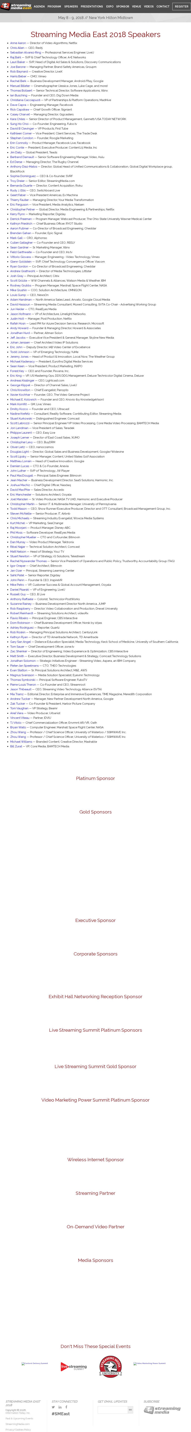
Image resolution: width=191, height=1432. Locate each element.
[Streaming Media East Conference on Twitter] (53, 1407)
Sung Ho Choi (19, 124)
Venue (136, 6)
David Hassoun (20, 304)
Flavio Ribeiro (19, 618)
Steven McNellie (21, 513)
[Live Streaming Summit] (74, 1380)
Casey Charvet (20, 114)
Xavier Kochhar (20, 394)
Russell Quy (18, 594)
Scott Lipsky (18, 456)
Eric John (16, 347)
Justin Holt (17, 318)
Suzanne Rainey (21, 603)
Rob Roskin (17, 632)
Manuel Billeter (20, 86)
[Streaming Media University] (110, 1377)
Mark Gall (16, 238)
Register (181, 6)
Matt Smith (17, 656)
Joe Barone (18, 67)
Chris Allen (17, 48)
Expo (109, 6)
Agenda (39, 6)
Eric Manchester (20, 494)
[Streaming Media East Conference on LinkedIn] (60, 1407)
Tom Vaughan (19, 708)
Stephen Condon (21, 138)
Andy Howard (19, 328)
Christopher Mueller (23, 537)
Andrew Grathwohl (22, 271)
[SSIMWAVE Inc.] (95, 793)
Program (54, 6)
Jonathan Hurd (20, 333)
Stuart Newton (19, 556)
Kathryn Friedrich (21, 223)
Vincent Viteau (19, 718)
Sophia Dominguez (23, 176)
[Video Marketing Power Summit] (150, 1363)
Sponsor (122, 6)
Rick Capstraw (19, 109)
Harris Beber (18, 76)
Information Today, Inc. (18, 1413)
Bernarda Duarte (21, 185)
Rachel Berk (18, 81)
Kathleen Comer (21, 133)
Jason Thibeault (20, 689)
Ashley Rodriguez (22, 627)
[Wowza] (160, 975)
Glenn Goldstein (21, 261)
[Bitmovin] (74, 835)
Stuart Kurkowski (21, 418)
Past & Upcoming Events (19, 1418)
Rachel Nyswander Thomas (28, 561)
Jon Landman (19, 428)
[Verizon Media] (117, 975)
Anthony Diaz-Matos (23, 166)
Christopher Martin (22, 504)
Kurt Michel (17, 523)
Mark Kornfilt (18, 404)
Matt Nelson (18, 551)
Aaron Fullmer (19, 228)
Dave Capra (18, 105)
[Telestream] (160, 866)
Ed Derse (16, 162)
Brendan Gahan (20, 233)
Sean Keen (17, 366)
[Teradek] (52, 896)
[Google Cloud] (95, 936)
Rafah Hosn (18, 323)
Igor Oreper (18, 565)
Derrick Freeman (21, 219)
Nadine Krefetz (20, 413)
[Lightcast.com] (160, 835)
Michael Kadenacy (22, 361)
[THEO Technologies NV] (95, 896)
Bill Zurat (16, 746)
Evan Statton (18, 670)
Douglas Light (19, 451)
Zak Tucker (17, 703)
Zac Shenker (18, 651)
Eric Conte (17, 147)
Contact (163, 6)
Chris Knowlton (20, 390)
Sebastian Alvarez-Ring (25, 52)
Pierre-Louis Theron (23, 684)
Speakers (71, 6)
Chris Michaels (19, 518)
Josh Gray (16, 276)
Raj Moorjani (18, 527)
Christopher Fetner (22, 209)
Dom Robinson (20, 622)
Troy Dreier (17, 181)
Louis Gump (18, 295)
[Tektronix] (117, 866)
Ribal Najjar (17, 546)
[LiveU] (30, 866)
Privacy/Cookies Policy (18, 1429)
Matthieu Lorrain (21, 461)
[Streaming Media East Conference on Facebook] (66, 1407)
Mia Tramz (17, 694)
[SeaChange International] (74, 866)
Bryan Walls (18, 727)
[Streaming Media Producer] (81, 1304)
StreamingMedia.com (18, 1424)
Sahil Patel (17, 575)
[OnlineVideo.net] (81, 1280)
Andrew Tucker (20, 699)
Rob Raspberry (20, 608)
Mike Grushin (18, 290)
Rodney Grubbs (20, 285)
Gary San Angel (20, 642)
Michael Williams (21, 741)
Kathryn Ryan (19, 637)
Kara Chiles (17, 119)
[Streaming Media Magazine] (138, 1280)
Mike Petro (17, 584)
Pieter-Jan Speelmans (24, 665)
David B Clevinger (22, 128)
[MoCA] (53, 1280)
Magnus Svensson (22, 675)
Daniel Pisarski (19, 589)
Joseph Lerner (19, 437)
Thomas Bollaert (21, 90)
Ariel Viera (16, 713)
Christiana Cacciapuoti (25, 100)
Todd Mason (18, 508)
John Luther (18, 470)
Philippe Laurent (21, 432)
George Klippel (20, 385)
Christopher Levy (21, 442)
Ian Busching (18, 95)
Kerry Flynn (17, 214)
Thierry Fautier (19, 200)
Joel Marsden (19, 499)
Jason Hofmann (20, 314)
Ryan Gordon (19, 266)
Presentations (92, 6)
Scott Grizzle (18, 280)
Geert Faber (18, 195)
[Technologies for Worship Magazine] (110, 1304)
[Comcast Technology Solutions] (30, 975)
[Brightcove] (95, 1241)
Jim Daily (16, 152)
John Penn (17, 580)
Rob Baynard (19, 71)
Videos (149, 6)
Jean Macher (18, 480)
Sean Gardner (19, 247)
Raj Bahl (15, 57)
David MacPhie (20, 489)
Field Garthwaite (21, 252)
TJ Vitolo (15, 722)
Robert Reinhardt (21, 613)
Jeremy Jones (19, 356)
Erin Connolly (19, 143)
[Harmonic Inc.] (74, 975)
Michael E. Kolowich (23, 399)
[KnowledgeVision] (117, 835)
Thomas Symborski (22, 680)
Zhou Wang (18, 732)
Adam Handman (21, 299)
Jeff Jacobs (17, 337)
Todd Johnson (19, 352)
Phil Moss (16, 532)
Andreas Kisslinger (22, 380)
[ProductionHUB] (110, 1280)
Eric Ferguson (19, 204)
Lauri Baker (17, 62)
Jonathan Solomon (23, 661)
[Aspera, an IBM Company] (30, 835)
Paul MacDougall (21, 475)
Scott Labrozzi (19, 423)
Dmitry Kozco (19, 409)
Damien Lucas (19, 466)
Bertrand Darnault (22, 157)
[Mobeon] (95, 1208)
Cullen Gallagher (21, 242)
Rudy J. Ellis (18, 190)
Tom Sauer (17, 646)
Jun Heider (17, 309)
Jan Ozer (16, 570)
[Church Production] (24, 1280)
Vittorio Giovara (20, 257)
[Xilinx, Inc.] (139, 896)
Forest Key (17, 371)
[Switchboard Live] (139, 1048)
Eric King (16, 375)
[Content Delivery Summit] (35, 1363)
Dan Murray (17, 542)
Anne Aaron (18, 43)
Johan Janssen (20, 342)
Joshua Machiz (20, 485)
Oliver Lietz (17, 447)
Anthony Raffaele (21, 599)
